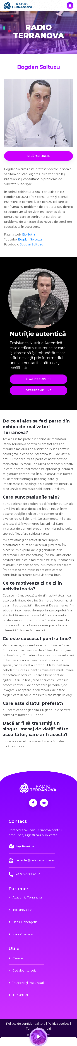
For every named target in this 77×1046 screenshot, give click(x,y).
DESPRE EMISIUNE (38, 390)
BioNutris (28, 234)
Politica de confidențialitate (25, 1023)
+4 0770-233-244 (28, 874)
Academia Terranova (27, 897)
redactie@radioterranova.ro (35, 860)
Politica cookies (58, 1023)
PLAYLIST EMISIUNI (38, 379)
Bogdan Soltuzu (30, 239)
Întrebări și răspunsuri (28, 983)
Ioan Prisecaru (22, 934)
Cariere (17, 958)
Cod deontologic (24, 970)
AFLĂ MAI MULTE (38, 155)
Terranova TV (22, 909)
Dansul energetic (24, 922)
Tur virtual (20, 995)
